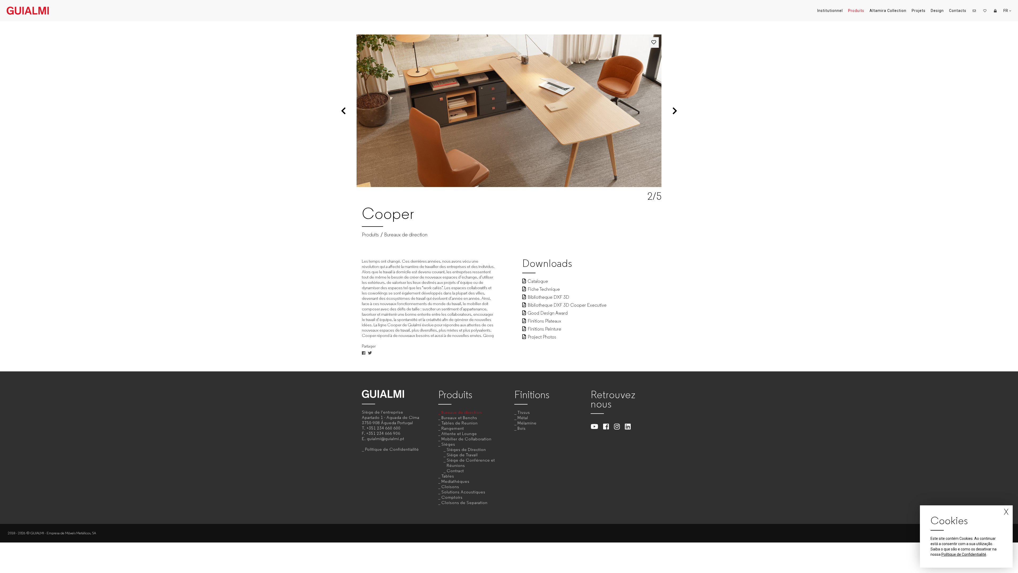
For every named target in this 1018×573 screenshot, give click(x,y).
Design (937, 10)
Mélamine (527, 423)
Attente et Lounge (459, 433)
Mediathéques (455, 481)
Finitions (532, 394)
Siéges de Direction (466, 449)
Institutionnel (830, 10)
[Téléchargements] (995, 10)
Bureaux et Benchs (459, 417)
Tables (447, 476)
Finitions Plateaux (544, 321)
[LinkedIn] (628, 426)
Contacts (957, 10)
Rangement (452, 428)
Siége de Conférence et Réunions (471, 463)
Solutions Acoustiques (463, 491)
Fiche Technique (544, 289)
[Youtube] (594, 426)
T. (381, 428)
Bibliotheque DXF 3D (548, 297)
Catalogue (538, 281)
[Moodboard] (985, 10)
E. (383, 438)
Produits (856, 10)
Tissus (523, 412)
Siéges (448, 444)
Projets (918, 10)
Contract (455, 470)
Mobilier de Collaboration (466, 438)
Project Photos (542, 337)
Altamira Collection (888, 10)
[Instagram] (617, 426)
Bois (521, 428)
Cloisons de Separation (464, 502)
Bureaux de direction (405, 234)
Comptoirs (452, 497)
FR (1006, 10)
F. (381, 433)
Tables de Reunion (459, 423)
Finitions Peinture (544, 329)
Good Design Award (548, 313)
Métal (522, 417)
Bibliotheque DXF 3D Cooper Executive (567, 305)
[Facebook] (606, 426)
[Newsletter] (974, 10)
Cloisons (450, 486)
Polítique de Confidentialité (392, 449)
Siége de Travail (462, 454)
